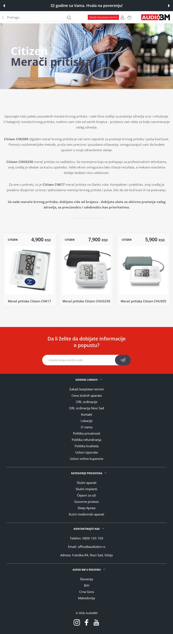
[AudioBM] (155, 17)
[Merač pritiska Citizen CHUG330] (86, 270)
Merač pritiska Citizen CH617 (29, 301)
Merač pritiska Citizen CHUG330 (86, 301)
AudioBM (91, 613)
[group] (86, 56)
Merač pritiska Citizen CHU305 (143, 301)
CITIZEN (13, 239)
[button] (4, 5)
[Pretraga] (69, 17)
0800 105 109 (92, 538)
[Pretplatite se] (123, 360)
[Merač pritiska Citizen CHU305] (143, 270)
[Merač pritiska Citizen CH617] (29, 270)
